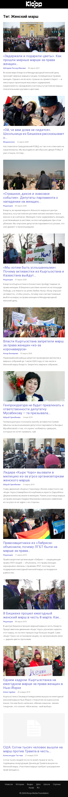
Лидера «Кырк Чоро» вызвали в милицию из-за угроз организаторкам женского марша (33, 476)
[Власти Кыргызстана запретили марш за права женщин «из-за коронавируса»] (34, 322)
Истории (20, 784)
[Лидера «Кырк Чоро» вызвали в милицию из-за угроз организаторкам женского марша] (34, 453)
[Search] (63, 4)
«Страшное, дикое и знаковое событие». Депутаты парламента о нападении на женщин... (30, 197)
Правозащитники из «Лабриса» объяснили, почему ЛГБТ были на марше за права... (30, 547)
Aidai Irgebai (9, 692)
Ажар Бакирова (10, 353)
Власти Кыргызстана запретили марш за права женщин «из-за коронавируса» (33, 345)
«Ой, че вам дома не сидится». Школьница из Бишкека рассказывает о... (33, 134)
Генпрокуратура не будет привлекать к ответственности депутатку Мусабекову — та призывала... (33, 409)
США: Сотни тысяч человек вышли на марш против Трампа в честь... (33, 749)
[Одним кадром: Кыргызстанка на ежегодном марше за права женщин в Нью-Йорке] (34, 661)
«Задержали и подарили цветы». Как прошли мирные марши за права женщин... (32, 60)
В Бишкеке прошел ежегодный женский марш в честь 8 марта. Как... (32, 615)
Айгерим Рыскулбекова (14, 68)
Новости (9, 784)
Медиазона (9, 142)
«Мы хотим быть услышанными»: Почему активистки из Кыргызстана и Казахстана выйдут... (33, 271)
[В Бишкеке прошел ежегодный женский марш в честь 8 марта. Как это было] (34, 594)
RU (38, 787)
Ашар (31, 787)
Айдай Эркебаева (12, 417)
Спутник (57, 784)
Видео (30, 784)
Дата (38, 784)
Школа (46, 784)
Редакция (8, 206)
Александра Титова (13, 755)
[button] (5, 4)
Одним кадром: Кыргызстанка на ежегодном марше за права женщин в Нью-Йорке (33, 684)
